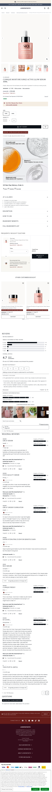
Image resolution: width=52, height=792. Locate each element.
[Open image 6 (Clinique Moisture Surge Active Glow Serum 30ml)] (46, 68)
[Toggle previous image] (2, 38)
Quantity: (6, 117)
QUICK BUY (13, 316)
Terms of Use (29, 786)
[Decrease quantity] (5, 120)
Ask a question (26, 88)
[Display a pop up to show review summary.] (12, 312)
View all (46, 96)
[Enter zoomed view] (47, 59)
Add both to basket (40, 256)
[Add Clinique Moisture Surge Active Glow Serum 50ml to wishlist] (48, 283)
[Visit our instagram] (29, 720)
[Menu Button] (2, 8)
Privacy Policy (21, 786)
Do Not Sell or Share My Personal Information (25, 740)
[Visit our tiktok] (35, 720)
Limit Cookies (45, 789)
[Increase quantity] (14, 120)
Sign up (46, 714)
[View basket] (48, 8)
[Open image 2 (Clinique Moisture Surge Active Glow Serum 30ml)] (13, 68)
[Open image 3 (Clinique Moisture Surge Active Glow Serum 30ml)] (21, 68)
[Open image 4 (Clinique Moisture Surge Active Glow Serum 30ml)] (30, 68)
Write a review (17, 88)
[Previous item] (2, 300)
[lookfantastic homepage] (25, 8)
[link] (44, 8)
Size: (4, 110)
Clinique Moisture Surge (22, 12)
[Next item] (48, 300)
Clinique (13, 12)
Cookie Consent (25, 738)
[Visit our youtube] (32, 720)
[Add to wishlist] (45, 126)
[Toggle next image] (48, 38)
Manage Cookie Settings (7, 789)
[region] (25, 781)
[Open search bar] (5, 8)
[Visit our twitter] (26, 720)
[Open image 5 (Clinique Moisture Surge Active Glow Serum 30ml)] (38, 68)
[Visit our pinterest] (39, 720)
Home (3, 12)
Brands (7, 12)
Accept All (35, 789)
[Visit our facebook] (22, 720)
